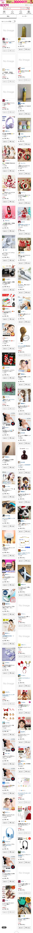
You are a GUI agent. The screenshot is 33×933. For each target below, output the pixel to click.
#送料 (10, 42)
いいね (12, 141)
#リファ (21, 286)
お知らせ (20, 12)
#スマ (8, 874)
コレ (6, 141)
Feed (4, 12)
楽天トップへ (28, 5)
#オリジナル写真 (6, 518)
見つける (12, 12)
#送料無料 (4, 636)
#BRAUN (20, 763)
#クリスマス (21, 616)
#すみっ (22, 794)
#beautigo (9, 636)
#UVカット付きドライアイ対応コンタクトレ (24, 553)
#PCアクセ (7, 845)
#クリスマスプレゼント (23, 793)
